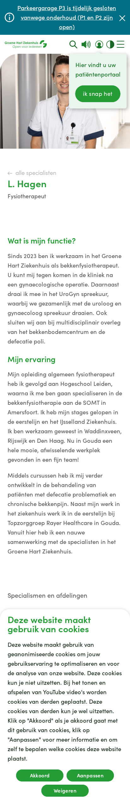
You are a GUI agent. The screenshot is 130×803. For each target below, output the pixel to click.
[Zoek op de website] (73, 44)
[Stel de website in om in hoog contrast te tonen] (110, 44)
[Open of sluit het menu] (120, 44)
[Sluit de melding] (122, 17)
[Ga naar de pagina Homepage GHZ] (26, 44)
